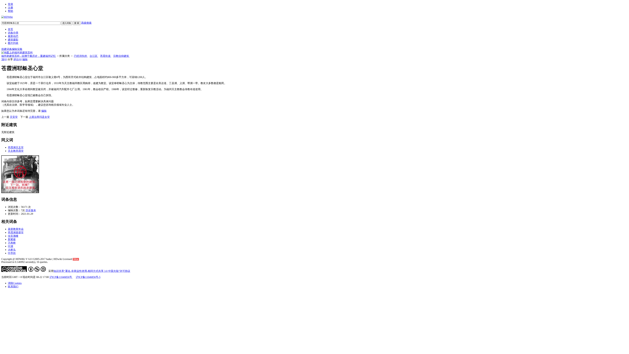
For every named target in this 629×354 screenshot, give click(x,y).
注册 (10, 7)
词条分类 (13, 32)
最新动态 (13, 36)
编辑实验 (17, 49)
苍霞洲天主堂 (16, 147)
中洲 (10, 246)
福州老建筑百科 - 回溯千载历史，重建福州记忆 (28, 56)
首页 (10, 29)
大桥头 (12, 249)
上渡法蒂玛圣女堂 (39, 117)
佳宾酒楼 (13, 236)
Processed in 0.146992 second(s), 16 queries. (24, 262)
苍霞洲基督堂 (16, 232)
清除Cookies (15, 283)
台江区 (94, 56)
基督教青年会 (16, 229)
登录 (10, 4)
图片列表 (13, 43)
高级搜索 (86, 22)
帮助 (10, 11)
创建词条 (6, 49)
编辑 (25, 59)
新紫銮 (12, 239)
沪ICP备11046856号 (61, 277)
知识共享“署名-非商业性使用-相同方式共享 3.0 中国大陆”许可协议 (92, 271)
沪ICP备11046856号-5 (88, 277)
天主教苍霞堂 (16, 150)
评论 (17, 59)
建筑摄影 (13, 39)
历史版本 (31, 210)
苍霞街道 (105, 56)
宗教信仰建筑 (121, 56)
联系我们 (13, 286)
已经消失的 (81, 56)
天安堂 (14, 117)
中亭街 (12, 253)
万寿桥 (12, 242)
